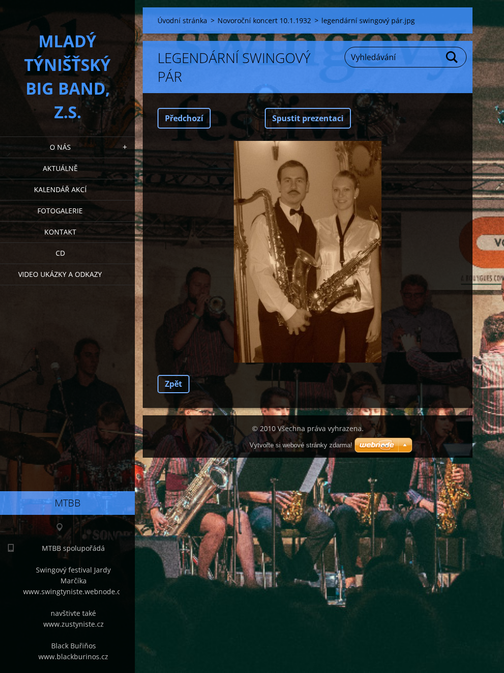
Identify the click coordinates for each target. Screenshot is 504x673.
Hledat (452, 57)
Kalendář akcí (60, 189)
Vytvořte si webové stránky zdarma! (301, 445)
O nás (60, 147)
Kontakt (60, 231)
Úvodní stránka (182, 20)
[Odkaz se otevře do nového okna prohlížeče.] (307, 252)
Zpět (173, 383)
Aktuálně (60, 168)
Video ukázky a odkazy (60, 274)
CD (60, 253)
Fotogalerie (60, 210)
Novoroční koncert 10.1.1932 (264, 20)
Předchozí (184, 118)
